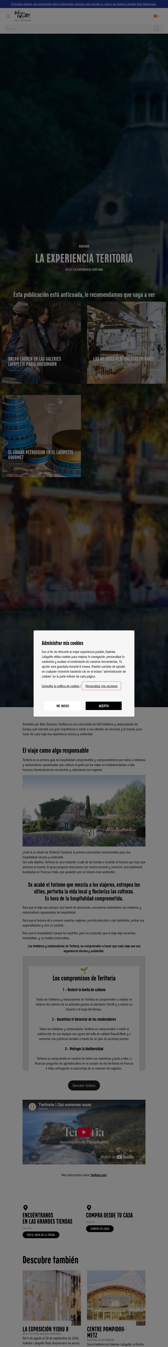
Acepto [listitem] (104, 706)
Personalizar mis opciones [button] (101, 686)
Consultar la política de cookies (60, 686)
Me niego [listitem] (63, 706)
